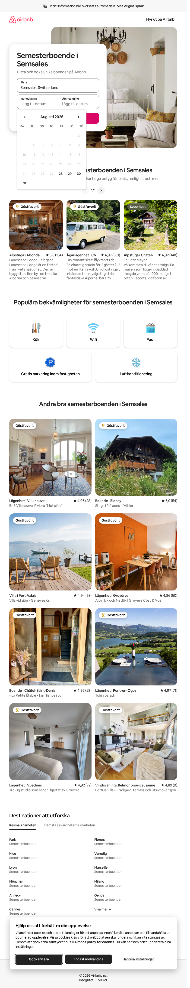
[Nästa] (101, 190)
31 (24, 183)
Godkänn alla (39, 959)
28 (61, 174)
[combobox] (58, 87)
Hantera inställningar (138, 959)
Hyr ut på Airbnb (160, 19)
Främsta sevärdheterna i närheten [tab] (69, 825)
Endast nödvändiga (88, 959)
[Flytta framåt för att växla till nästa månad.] (78, 117)
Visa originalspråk (130, 6)
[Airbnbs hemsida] (21, 19)
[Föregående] (85, 190)
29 (70, 174)
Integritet (86, 980)
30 (79, 174)
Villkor (102, 980)
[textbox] (37, 104)
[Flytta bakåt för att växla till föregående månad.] (25, 117)
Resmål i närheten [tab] (22, 825)
